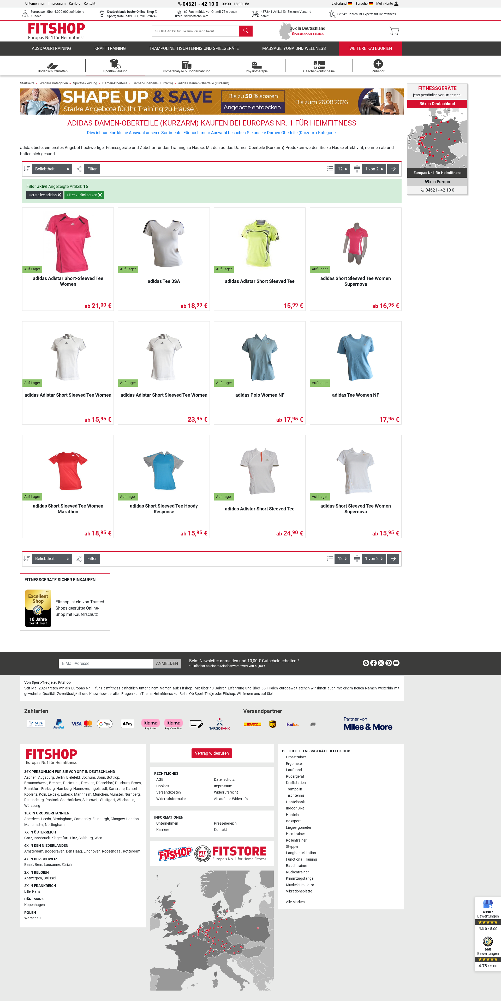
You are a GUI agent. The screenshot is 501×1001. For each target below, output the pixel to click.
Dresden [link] (87, 783)
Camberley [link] (82, 819)
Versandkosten (168, 792)
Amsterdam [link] (33, 851)
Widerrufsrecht (226, 792)
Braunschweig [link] (35, 783)
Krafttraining (110, 48)
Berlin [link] (60, 777)
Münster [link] (116, 794)
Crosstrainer (296, 757)
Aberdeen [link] (32, 819)
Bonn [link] (101, 777)
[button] (393, 169)
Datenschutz (224, 779)
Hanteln (292, 815)
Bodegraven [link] (54, 851)
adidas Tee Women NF (355, 395)
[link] (38, 608)
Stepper (292, 846)
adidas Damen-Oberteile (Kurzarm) (203, 83)
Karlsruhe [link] (116, 788)
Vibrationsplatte (299, 891)
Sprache (361, 3)
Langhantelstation (301, 853)
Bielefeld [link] (73, 777)
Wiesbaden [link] (125, 800)
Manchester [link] (33, 825)
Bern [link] (38, 864)
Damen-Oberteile (114, 83)
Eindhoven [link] (92, 851)
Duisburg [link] (122, 783)
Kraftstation (296, 782)
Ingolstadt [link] (99, 788)
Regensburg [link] (34, 800)
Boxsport (293, 821)
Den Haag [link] (74, 851)
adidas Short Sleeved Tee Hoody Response (164, 508)
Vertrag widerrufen (212, 753)
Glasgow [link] (118, 819)
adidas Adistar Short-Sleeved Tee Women (68, 281)
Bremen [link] (55, 783)
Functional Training (301, 859)
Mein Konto (384, 3)
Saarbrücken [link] (70, 800)
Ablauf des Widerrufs (231, 799)
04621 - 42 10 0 (439, 190)
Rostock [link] (52, 800)
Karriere (74, 3)
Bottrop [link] (113, 777)
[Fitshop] (56, 30)
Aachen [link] (30, 777)
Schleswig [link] (90, 800)
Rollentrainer (296, 840)
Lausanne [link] (52, 864)
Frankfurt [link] (32, 788)
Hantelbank (295, 802)
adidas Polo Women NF (259, 395)
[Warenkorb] (396, 31)
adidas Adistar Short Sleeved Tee (260, 281)
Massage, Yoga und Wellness (294, 48)
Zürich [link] (67, 864)
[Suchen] (246, 31)
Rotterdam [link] (131, 851)
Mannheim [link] (82, 794)
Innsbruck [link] (42, 838)
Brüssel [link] (50, 878)
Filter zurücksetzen (82, 195)
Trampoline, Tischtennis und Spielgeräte (194, 48)
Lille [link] (27, 891)
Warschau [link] (32, 918)
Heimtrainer (295, 834)
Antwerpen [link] (33, 878)
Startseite (27, 83)
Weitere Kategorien (370, 48)
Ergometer (294, 763)
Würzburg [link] (32, 805)
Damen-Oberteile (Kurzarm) (153, 83)
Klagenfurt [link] (60, 838)
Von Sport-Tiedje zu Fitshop (47, 682)
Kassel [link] (131, 788)
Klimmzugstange (299, 878)
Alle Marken (295, 902)
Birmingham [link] (62, 819)
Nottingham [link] (54, 825)
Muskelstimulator (300, 885)
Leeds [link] (46, 819)
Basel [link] (28, 864)
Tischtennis (295, 795)
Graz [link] (28, 838)
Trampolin (294, 789)
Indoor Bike (295, 808)
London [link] (132, 819)
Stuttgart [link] (107, 800)
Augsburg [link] (46, 777)
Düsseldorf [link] (105, 783)
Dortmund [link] (71, 783)
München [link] (100, 794)
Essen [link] (136, 783)
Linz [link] (73, 838)
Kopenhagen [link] (34, 905)
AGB (160, 779)
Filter (92, 168)
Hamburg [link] (64, 788)
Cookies (162, 786)
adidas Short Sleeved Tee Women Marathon (68, 508)
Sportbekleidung (85, 83)
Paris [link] (36, 891)
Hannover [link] (81, 788)
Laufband (294, 770)
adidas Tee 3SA (164, 281)
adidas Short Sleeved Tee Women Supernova (355, 281)
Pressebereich (225, 823)
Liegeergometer (298, 827)
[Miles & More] (368, 723)
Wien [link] (98, 838)
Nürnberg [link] (132, 794)
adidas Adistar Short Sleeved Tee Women (68, 395)
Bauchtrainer (296, 865)
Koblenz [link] (30, 794)
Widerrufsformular (171, 799)
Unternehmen (35, 3)
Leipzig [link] (53, 794)
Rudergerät (295, 776)
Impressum (57, 3)
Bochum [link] (88, 777)
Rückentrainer (297, 872)
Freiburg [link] (48, 788)
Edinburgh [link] (100, 819)
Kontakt (89, 3)
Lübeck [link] (67, 794)
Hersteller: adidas (43, 195)
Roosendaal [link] (111, 851)
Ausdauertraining (51, 48)
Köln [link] (42, 794)
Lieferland (339, 3)
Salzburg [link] (86, 838)
